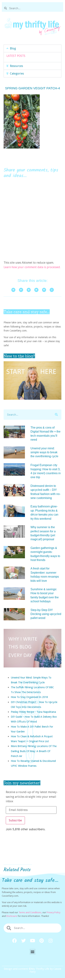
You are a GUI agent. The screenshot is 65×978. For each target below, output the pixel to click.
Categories (17, 73)
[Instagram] (50, 940)
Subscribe (15, 820)
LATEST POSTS (15, 56)
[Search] (56, 414)
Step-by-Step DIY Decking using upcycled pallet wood (46, 614)
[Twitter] (23, 940)
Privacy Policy (53, 912)
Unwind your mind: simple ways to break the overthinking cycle (44, 452)
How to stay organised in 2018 (29, 696)
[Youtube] (32, 940)
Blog (13, 48)
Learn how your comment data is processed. (32, 267)
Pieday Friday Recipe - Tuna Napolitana (33, 711)
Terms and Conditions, (30, 912)
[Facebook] (14, 940)
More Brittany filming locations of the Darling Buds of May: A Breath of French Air (34, 751)
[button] (32, 48)
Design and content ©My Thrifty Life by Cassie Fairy (32, 970)
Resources (16, 66)
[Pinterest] (41, 940)
